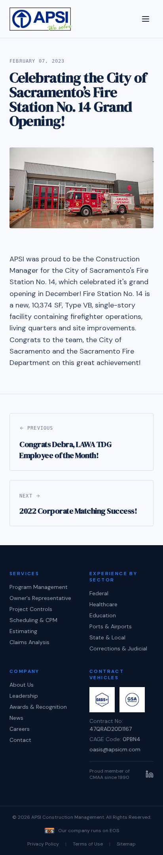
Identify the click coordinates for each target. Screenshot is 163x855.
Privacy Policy (43, 844)
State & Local (107, 637)
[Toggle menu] (146, 19)
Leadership (23, 695)
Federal (98, 593)
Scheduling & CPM (33, 620)
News (16, 717)
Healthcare (103, 604)
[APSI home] (40, 19)
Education (102, 615)
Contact (20, 739)
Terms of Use (88, 844)
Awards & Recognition (38, 706)
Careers (19, 728)
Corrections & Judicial (118, 648)
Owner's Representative (40, 598)
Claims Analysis (29, 642)
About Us (21, 684)
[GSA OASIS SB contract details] (102, 699)
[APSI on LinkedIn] (150, 774)
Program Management (38, 586)
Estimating (23, 631)
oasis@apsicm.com (114, 749)
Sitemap (126, 844)
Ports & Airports (110, 626)
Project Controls (30, 609)
